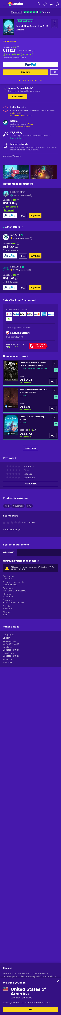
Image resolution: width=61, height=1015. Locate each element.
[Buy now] (30, 64)
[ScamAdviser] (18, 333)
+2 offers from (30, 81)
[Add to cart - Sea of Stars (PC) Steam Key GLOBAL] (53, 435)
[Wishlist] (44, 4)
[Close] (57, 981)
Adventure (18, 506)
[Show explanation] (31, 238)
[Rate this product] (12, 522)
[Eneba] (15, 4)
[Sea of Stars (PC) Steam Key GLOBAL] (30, 427)
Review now (30, 484)
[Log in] (57, 4)
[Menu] (4, 4)
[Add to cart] (54, 72)
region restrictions (18, 113)
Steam (30, 124)
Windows (7, 663)
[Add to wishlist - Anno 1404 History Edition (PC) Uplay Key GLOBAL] (54, 390)
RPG (29, 506)
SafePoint (15, 235)
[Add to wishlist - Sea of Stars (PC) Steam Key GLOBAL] (54, 417)
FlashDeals (15, 267)
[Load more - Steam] (5, 123)
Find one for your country (21, 115)
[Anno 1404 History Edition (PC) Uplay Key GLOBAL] (30, 399)
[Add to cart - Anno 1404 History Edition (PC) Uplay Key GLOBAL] (53, 408)
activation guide (23, 126)
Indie (6, 506)
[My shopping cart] (51, 4)
